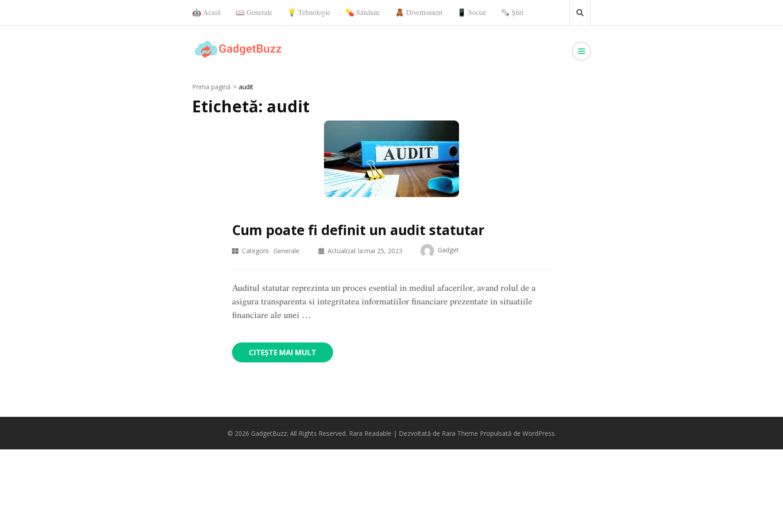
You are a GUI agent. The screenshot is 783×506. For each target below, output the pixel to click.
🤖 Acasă (206, 12)
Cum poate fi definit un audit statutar (358, 230)
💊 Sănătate (362, 12)
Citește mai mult (282, 352)
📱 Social (471, 12)
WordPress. (539, 433)
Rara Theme (460, 433)
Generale (286, 250)
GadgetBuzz (269, 433)
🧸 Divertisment (418, 12)
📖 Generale (254, 12)
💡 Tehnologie (308, 12)
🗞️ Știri (512, 12)
